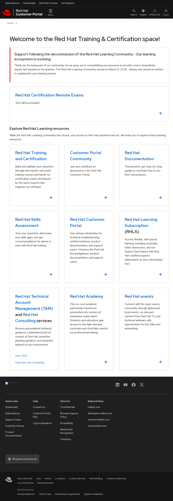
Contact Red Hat (77, 478)
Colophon (65, 439)
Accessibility (66, 423)
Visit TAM (21, 356)
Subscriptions (12, 3)
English (143, 14)
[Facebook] (134, 386)
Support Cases (13, 419)
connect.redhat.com (98, 419)
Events (48, 478)
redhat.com (94, 407)
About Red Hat (25, 478)
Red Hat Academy (86, 296)
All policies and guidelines (67, 494)
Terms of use (45, 494)
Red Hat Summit (45, 483)
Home (10, 23)
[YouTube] (125, 386)
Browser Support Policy (69, 415)
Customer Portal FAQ (41, 415)
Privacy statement (26, 494)
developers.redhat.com (100, 413)
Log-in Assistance (42, 423)
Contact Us (39, 407)
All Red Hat (154, 14)
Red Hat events (139, 296)
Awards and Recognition (66, 431)
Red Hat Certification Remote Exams (49, 95)
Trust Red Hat (67, 407)
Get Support (68, 3)
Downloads (29, 3)
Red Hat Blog (96, 478)
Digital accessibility (93, 494)
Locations (60, 478)
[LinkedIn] (117, 386)
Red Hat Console (48, 3)
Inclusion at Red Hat (116, 478)
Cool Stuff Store (25, 483)
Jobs (38, 478)
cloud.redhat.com (97, 425)
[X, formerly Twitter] (142, 384)
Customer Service (14, 425)
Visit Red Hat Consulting (29, 362)
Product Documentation (13, 434)
